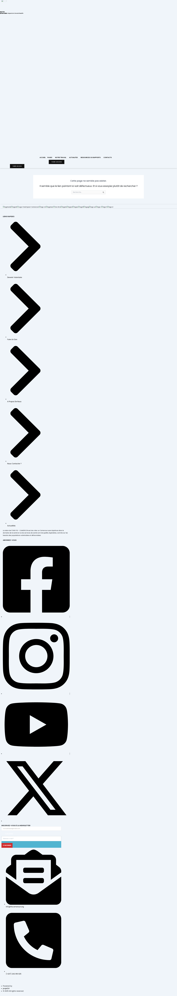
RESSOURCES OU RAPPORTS (91, 157)
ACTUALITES (73, 157)
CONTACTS (108, 157)
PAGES (49, 157)
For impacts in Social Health (14, 13)
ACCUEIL (43, 157)
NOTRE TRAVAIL (60, 157)
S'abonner (9, 834)
